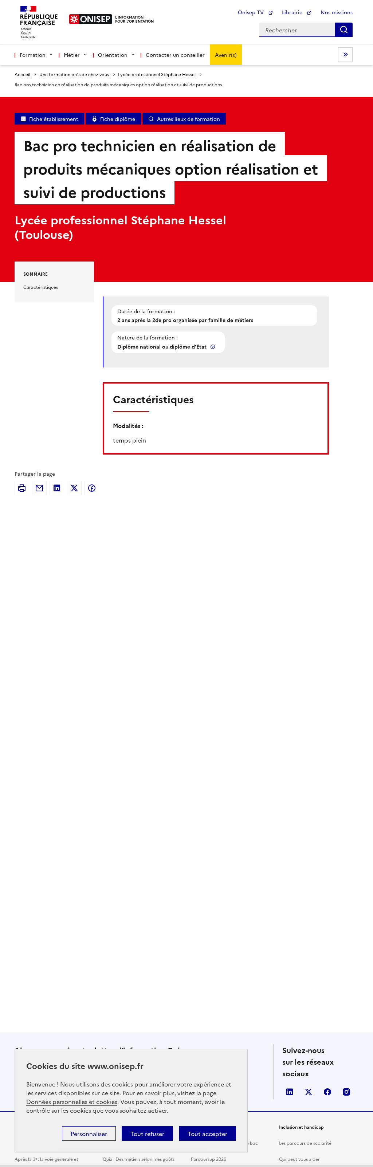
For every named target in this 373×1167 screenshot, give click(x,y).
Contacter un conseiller (175, 54)
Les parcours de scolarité (305, 1143)
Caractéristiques (40, 287)
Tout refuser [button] (147, 1133)
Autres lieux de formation (188, 118)
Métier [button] (72, 54)
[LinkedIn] (57, 488)
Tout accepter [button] (207, 1133)
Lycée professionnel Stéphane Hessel (157, 74)
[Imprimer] (22, 488)
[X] (74, 488)
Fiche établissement (53, 118)
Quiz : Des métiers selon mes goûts (138, 1159)
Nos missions (337, 12)
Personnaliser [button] (89, 1133)
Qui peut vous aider (299, 1159)
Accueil (22, 74)
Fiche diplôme (117, 118)
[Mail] (39, 488)
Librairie (293, 12)
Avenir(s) (226, 54)
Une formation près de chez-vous (74, 74)
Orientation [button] (112, 54)
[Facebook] (92, 488)
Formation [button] (33, 54)
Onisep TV (251, 12)
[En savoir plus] (213, 346)
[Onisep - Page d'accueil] (91, 19)
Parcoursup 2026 (208, 1159)
